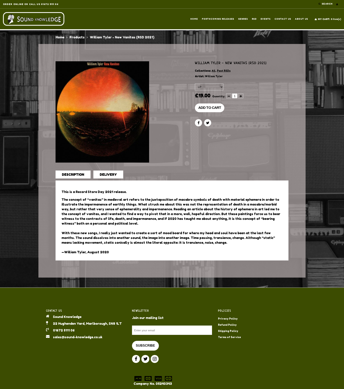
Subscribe (145, 345)
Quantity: (218, 96)
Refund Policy (227, 324)
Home (194, 19)
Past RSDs (224, 70)
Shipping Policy (228, 331)
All (214, 70)
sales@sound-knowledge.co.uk (77, 337)
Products (77, 37)
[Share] (198, 122)
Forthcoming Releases (218, 19)
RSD (254, 19)
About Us (301, 19)
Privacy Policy (228, 318)
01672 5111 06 (64, 330)
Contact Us (283, 19)
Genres (243, 19)
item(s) (329, 19)
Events (266, 19)
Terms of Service (229, 337)
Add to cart (209, 108)
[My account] (337, 4)
